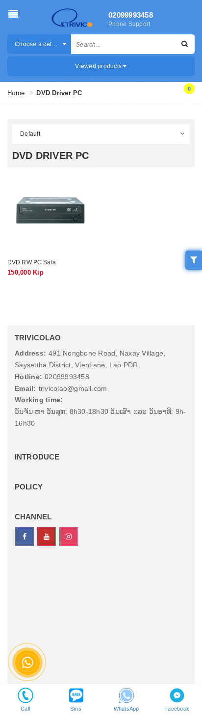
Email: (25, 388)
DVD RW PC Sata (31, 262)
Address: (30, 353)
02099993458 (130, 15)
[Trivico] (72, 18)
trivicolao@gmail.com (73, 388)
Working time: (39, 400)
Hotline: (28, 377)
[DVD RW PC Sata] (50, 210)
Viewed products (99, 66)
